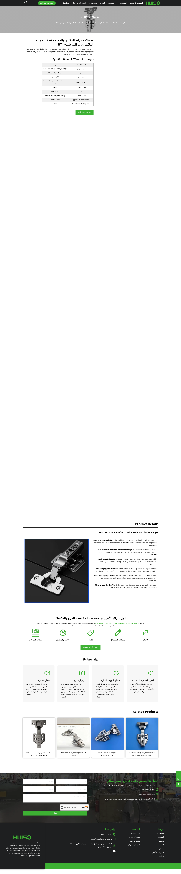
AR (23, 2)
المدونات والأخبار (79, 3)
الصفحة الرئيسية (136, 3)
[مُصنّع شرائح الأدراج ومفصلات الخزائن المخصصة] (22, 837)
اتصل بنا (66, 3)
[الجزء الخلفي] (178, 784)
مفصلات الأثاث (90, 17)
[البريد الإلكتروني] (178, 778)
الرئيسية (122, 23)
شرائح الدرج (135, 833)
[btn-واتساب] (178, 773)
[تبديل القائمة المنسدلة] (118, 3)
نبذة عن (94, 3)
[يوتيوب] (114, 851)
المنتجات (123, 3)
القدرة (102, 3)
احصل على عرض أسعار (46, 3)
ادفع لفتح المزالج (134, 845)
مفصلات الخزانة (134, 837)
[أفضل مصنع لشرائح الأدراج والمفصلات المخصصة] (153, 3)
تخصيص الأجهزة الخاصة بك (90, 647)
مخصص (111, 3)
